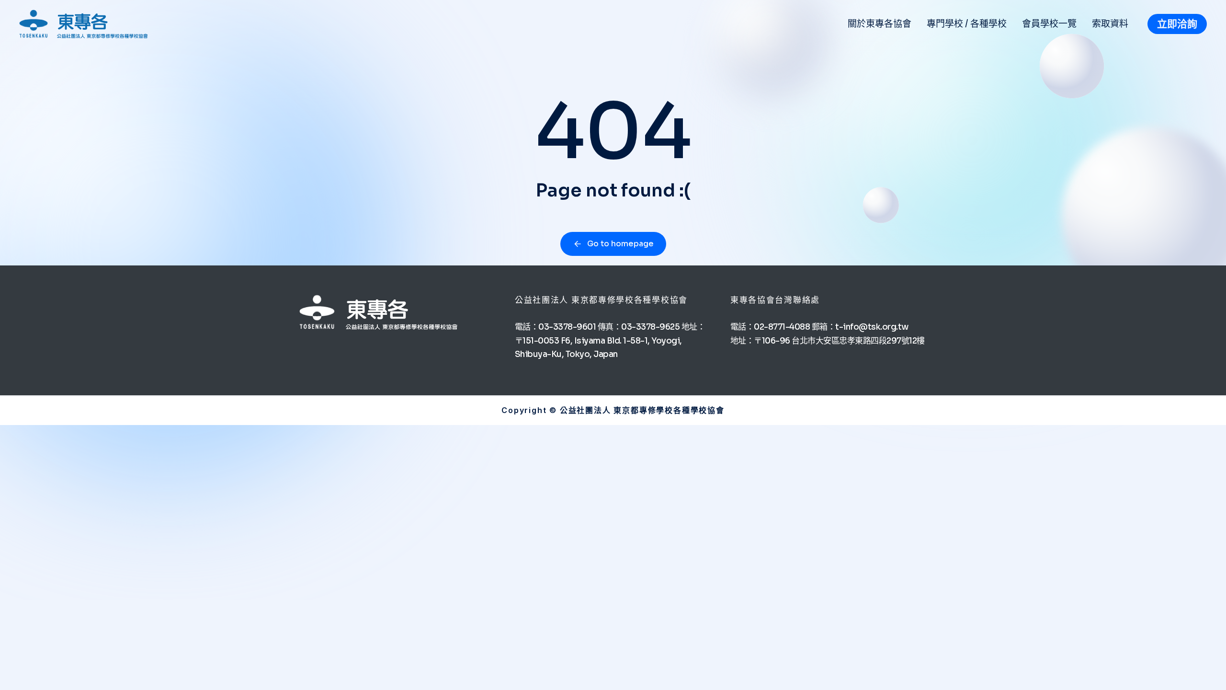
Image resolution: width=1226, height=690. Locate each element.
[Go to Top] (1206, 670)
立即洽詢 (1177, 24)
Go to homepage (620, 244)
